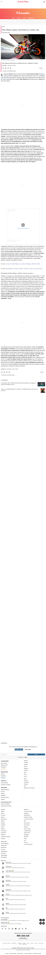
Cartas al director (4, 782)
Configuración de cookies (37, 953)
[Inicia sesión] (44, 2)
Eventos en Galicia (5, 797)
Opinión (2, 821)
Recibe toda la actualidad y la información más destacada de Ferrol (15, 899)
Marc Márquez (9, 369)
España (2, 817)
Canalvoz (32, 943)
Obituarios (3, 834)
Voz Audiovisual (20, 943)
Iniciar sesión (28, 749)
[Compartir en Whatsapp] (3, 68)
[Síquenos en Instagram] (9, 928)
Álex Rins (9, 77)
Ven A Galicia (27, 824)
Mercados (26, 836)
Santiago (26, 783)
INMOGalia (3, 795)
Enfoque (26, 826)
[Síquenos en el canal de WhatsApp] (22, 928)
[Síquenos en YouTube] (15, 928)
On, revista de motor (28, 844)
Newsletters (3, 775)
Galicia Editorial (24, 944)
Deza (25, 772)
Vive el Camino (27, 828)
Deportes (3, 823)
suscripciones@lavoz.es (23, 938)
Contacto (3, 799)
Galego (25, 757)
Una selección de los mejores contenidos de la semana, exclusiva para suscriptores (18, 871)
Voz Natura (36, 943)
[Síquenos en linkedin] (12, 928)
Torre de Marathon (5, 843)
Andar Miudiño (4, 851)
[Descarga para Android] (43, 920)
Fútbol (13, 18)
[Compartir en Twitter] (11, 68)
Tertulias (19, 18)
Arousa (25, 766)
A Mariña (26, 764)
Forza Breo (3, 853)
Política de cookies (20, 953)
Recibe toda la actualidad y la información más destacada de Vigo (15, 908)
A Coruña (26, 762)
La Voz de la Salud (28, 811)
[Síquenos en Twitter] (5, 928)
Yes (25, 840)
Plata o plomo (27, 823)
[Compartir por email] (6, 68)
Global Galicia (27, 815)
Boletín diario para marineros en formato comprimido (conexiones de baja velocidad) (18, 885)
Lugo (25, 778)
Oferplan (3, 793)
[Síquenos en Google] (25, 928)
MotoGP (42, 74)
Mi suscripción (4, 763)
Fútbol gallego (4, 855)
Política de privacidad (13, 953)
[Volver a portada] (23, 1)
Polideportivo (31, 18)
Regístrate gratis (19, 749)
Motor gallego (4, 857)
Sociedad (3, 824)
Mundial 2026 (4, 841)
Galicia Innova (27, 832)
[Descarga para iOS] (40, 920)
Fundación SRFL (14, 943)
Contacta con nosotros (5, 784)
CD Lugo (3, 849)
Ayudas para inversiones (6, 805)
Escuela (25, 842)
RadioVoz (24, 943)
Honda (13, 369)
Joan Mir (3, 77)
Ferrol (25, 774)
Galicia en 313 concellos (29, 787)
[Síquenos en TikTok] (19, 928)
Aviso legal (7, 953)
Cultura (2, 826)
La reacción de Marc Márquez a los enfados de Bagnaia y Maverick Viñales (23, 264)
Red (25, 821)
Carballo (26, 770)
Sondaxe (28, 943)
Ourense (26, 780)
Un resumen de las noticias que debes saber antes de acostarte (15, 867)
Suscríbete (3, 768)
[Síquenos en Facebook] (2, 928)
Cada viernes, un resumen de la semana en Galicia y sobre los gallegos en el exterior (18, 890)
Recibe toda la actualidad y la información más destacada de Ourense (16, 913)
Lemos (25, 776)
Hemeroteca (3, 767)
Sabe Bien (26, 813)
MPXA (20, 944)
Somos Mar (3, 832)
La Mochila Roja (27, 830)
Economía (3, 815)
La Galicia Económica (5, 836)
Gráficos (2, 828)
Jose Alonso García (6, 32)
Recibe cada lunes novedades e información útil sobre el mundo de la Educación (17, 876)
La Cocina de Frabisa (28, 819)
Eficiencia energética (5, 803)
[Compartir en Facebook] (8, 68)
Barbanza (26, 768)
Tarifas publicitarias (5, 789)
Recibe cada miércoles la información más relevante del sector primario (16, 881)
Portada (2, 811)
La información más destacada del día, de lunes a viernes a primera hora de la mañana (18, 863)
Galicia (2, 813)
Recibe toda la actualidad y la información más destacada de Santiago (16, 904)
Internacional (3, 819)
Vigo (25, 785)
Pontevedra (26, 782)
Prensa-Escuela (41, 943)
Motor (24, 18)
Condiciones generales (28, 953)
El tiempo (3, 838)
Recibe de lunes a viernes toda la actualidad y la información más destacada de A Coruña (19, 895)
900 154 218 (23, 935)
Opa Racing (3, 847)
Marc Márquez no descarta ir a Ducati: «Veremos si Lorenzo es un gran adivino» (24, 268)
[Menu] (1, 1)
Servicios (3, 791)
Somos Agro (3, 830)
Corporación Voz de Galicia (6, 943)
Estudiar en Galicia (28, 817)
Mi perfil (2, 773)
